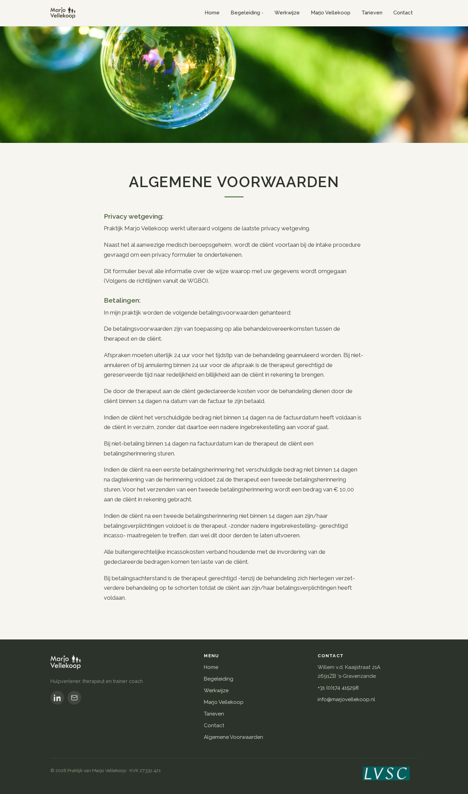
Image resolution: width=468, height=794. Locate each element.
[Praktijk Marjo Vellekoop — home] (64, 13)
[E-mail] (74, 698)
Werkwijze (287, 13)
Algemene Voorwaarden (233, 737)
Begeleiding (245, 13)
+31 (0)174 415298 (338, 688)
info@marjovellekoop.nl (346, 699)
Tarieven (371, 13)
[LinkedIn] (57, 698)
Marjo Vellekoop (330, 13)
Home (212, 13)
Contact (403, 13)
